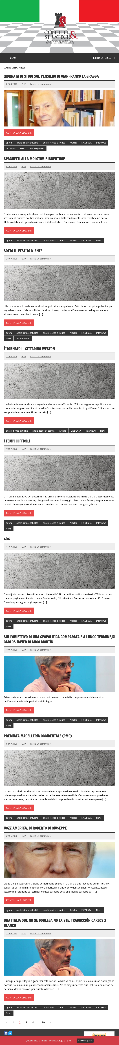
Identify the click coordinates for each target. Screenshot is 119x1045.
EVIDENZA (86, 142)
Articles (73, 142)
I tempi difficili (17, 441)
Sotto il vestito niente (23, 250)
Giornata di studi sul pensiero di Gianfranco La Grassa (51, 76)
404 (7, 539)
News (22, 148)
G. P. (24, 84)
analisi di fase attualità (27, 142)
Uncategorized (37, 148)
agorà (9, 142)
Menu (13, 58)
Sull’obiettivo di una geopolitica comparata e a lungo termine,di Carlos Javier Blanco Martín (59, 639)
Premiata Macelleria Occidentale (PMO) (38, 736)
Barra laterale (102, 58)
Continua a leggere (19, 132)
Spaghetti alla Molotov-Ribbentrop (34, 158)
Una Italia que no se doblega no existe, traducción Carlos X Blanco (55, 923)
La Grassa (10, 148)
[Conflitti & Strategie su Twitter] (10, 1033)
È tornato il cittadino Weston (29, 348)
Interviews (101, 142)
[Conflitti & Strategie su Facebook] (6, 1033)
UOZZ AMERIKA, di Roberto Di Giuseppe (35, 828)
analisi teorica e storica (54, 142)
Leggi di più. (64, 1040)
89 (43, 1022)
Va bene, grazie (85, 1040)
